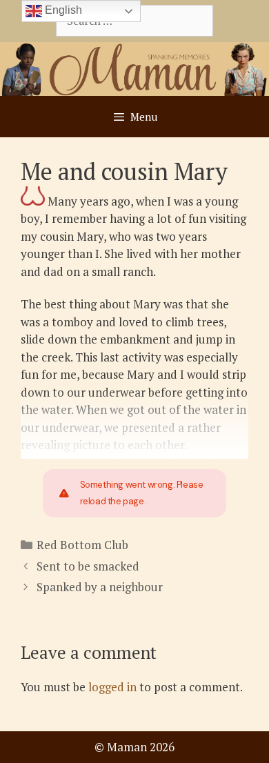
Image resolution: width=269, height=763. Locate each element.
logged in (112, 687)
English (62, 10)
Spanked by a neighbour (100, 587)
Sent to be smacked (88, 566)
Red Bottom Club (82, 545)
